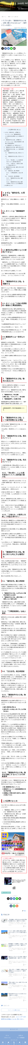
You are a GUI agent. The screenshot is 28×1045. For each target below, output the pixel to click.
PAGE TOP (14, 1029)
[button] (14, 48)
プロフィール (7, 1037)
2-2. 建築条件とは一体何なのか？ (13, 145)
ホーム (7, 1035)
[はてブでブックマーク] (8, 48)
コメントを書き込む (14, 1010)
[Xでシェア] (2, 48)
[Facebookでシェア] (5, 48)
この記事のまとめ (8, 185)
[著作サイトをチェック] (11, 906)
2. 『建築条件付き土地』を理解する (12, 139)
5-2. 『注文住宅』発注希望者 (12, 176)
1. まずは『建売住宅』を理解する (12, 132)
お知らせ (21, 1035)
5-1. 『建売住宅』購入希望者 (12, 170)
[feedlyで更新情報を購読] (14, 906)
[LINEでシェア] (11, 48)
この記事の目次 (12, 129)
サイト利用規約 (20, 1037)
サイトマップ (14, 1040)
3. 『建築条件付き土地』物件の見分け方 (14, 147)
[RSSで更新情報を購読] (17, 906)
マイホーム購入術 (6, 892)
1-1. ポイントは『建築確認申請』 (13, 134)
